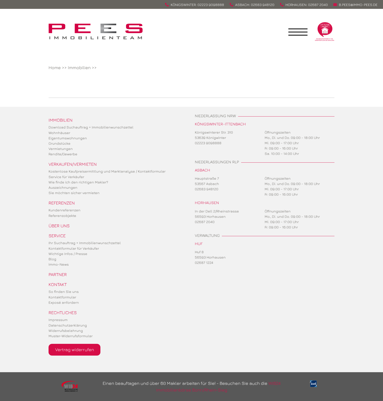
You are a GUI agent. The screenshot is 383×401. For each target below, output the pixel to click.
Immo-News (59, 264)
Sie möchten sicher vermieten (74, 193)
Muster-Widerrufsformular (71, 336)
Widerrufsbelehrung (66, 331)
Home (55, 67)
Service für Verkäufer (66, 177)
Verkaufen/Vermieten (73, 164)
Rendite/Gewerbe (63, 154)
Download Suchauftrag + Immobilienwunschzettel (91, 127)
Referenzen (62, 202)
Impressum (58, 320)
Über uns (59, 225)
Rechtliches (63, 312)
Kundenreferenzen (64, 210)
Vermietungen (61, 149)
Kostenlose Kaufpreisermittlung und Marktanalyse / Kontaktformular (107, 171)
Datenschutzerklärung (68, 325)
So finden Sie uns (64, 292)
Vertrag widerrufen (74, 349)
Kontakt (58, 284)
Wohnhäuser (59, 133)
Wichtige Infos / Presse (68, 254)
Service (57, 235)
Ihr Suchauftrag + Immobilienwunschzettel (85, 243)
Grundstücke (59, 143)
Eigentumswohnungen (68, 138)
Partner (58, 274)
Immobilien (79, 67)
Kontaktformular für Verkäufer (74, 248)
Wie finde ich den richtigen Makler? (78, 182)
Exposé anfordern (64, 302)
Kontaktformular (62, 297)
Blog (52, 259)
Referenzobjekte (62, 216)
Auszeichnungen (63, 187)
